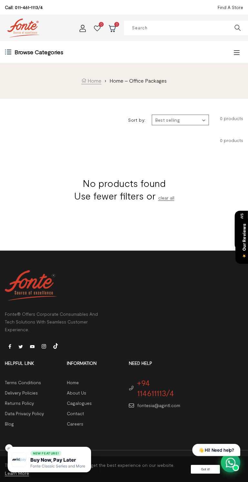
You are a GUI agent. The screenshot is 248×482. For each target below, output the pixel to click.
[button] (49, 459)
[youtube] (32, 346)
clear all (166, 197)
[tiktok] (55, 345)
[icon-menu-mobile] (236, 52)
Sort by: (136, 120)
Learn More (17, 473)
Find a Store (230, 7)
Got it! (205, 469)
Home (93, 80)
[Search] (238, 28)
